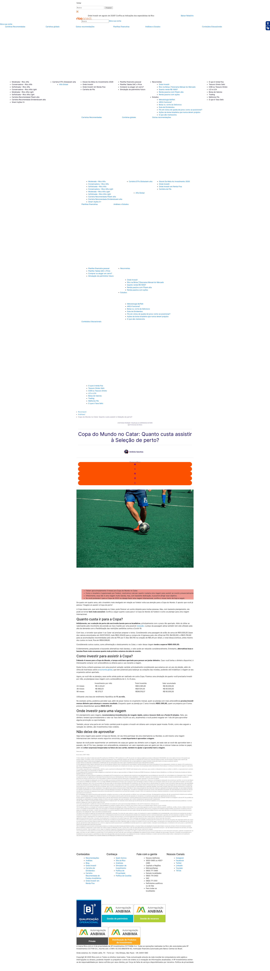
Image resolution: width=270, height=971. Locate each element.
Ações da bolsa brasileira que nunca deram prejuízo (179, 112)
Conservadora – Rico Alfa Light (24, 89)
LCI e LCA (213, 89)
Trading (212, 94)
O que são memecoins (168, 115)
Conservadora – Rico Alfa (22, 84)
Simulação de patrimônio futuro (132, 89)
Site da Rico (120, 860)
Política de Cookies (123, 876)
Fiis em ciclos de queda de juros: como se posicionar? (180, 110)
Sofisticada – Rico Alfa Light (23, 94)
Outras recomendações (85, 27)
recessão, (140, 626)
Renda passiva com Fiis (171, 92)
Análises (81, 414)
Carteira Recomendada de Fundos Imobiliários (93, 875)
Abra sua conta (115, 21)
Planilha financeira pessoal (130, 82)
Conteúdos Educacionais (212, 27)
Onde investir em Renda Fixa (94, 87)
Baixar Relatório (187, 16)
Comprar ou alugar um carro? (132, 87)
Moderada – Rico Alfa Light (23, 92)
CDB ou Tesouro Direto (218, 87)
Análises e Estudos (152, 27)
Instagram (180, 858)
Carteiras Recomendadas (15, 27)
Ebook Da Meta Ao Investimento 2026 (98, 82)
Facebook (180, 860)
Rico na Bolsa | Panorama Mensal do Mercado (177, 87)
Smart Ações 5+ (18, 102)
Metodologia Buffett (167, 100)
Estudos (155, 97)
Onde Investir (164, 84)
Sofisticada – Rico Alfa (21, 87)
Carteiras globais (52, 27)
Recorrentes (157, 82)
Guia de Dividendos (166, 107)
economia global (105, 670)
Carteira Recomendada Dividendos (29, 100)
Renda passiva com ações (169, 94)
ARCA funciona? (165, 102)
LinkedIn (179, 865)
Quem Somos (121, 858)
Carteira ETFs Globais (64, 82)
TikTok (178, 871)
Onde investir (88, 84)
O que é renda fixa (216, 82)
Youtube (179, 868)
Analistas (119, 863)
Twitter (179, 863)
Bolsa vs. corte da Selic (170, 105)
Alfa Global (63, 84)
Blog (87, 863)
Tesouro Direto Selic (217, 84)
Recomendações (92, 858)
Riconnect (82, 412)
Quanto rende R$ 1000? (168, 89)
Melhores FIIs (214, 97)
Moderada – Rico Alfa (20, 82)
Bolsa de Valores (215, 92)
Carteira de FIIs (89, 89)
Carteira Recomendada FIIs (25, 97)
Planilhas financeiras (121, 27)
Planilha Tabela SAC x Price (131, 84)
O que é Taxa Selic (216, 100)
